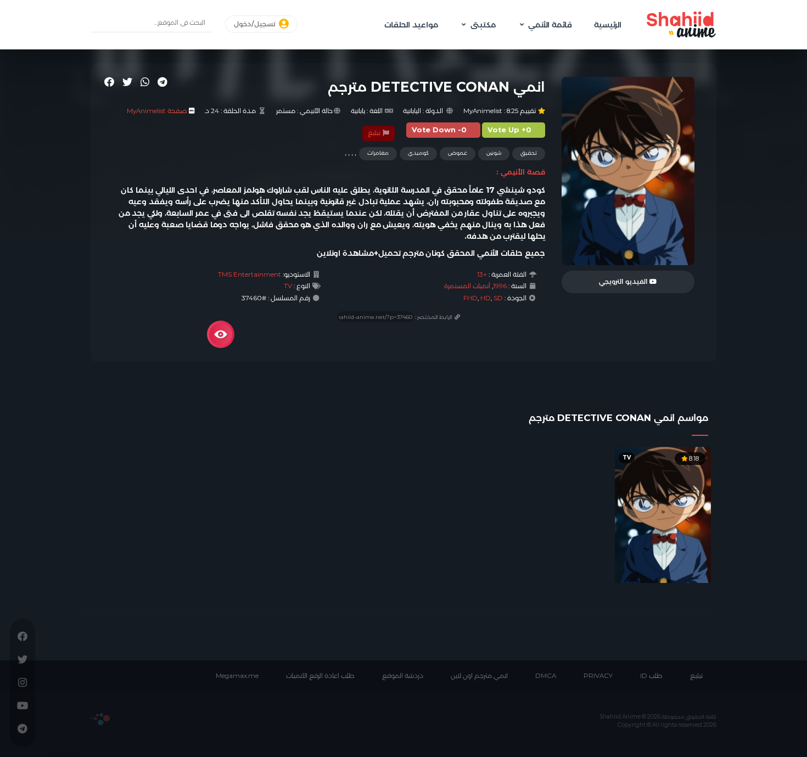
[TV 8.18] (663, 513)
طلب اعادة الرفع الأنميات (320, 676)
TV (288, 286)
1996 (500, 286)
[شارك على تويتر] (127, 81)
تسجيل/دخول (255, 24)
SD (498, 298)
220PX (100, 719)
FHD (470, 298)
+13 (482, 274)
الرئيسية (607, 25)
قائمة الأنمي (550, 25)
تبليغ (375, 133)
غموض (457, 152)
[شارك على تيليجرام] (162, 81)
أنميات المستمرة (467, 286)
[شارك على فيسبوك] (109, 81)
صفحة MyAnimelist (157, 111)
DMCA (545, 676)
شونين (493, 152)
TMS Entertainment (249, 274)
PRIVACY (598, 676)
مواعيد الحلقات (411, 25)
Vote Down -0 (439, 130)
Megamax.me (237, 676)
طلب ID (651, 676)
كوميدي (418, 152)
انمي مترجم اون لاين (479, 676)
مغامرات (378, 152)
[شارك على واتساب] (145, 81)
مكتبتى (483, 25)
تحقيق (528, 152)
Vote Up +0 (509, 130)
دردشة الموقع (402, 676)
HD (485, 298)
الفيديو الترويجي (624, 281)
